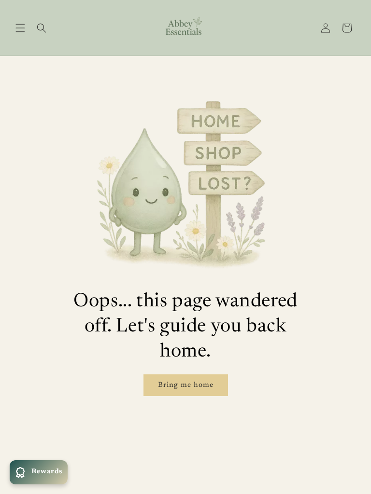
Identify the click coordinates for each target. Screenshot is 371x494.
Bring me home (186, 385)
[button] (20, 28)
